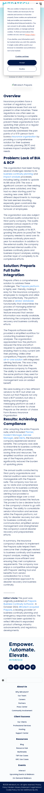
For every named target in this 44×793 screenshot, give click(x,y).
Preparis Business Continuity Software (20, 602)
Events (22, 765)
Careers (22, 699)
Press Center (22, 707)
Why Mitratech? (22, 692)
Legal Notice (36, 787)
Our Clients (22, 722)
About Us (22, 686)
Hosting (22, 729)
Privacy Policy (30, 35)
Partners (22, 703)
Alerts (22, 437)
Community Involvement (22, 711)
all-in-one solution (13, 359)
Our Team (22, 696)
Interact (22, 771)
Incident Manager (13, 434)
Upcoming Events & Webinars (22, 774)
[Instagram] (32, 666)
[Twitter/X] (16, 666)
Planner (29, 432)
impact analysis (12, 176)
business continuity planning (18, 173)
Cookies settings (22, 56)
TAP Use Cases (22, 756)
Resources (22, 739)
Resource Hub (22, 748)
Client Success (22, 716)
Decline (22, 69)
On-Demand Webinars (22, 778)
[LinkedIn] (10, 666)
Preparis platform (29, 286)
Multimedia (22, 752)
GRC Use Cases (22, 759)
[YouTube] (27, 666)
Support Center (22, 733)
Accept (22, 63)
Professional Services (22, 726)
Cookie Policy (11, 790)
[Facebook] (21, 666)
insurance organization (24, 136)
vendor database (24, 300)
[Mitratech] (40, 3)
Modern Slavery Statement (19, 787)
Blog (22, 744)
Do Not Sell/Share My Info (28, 790)
